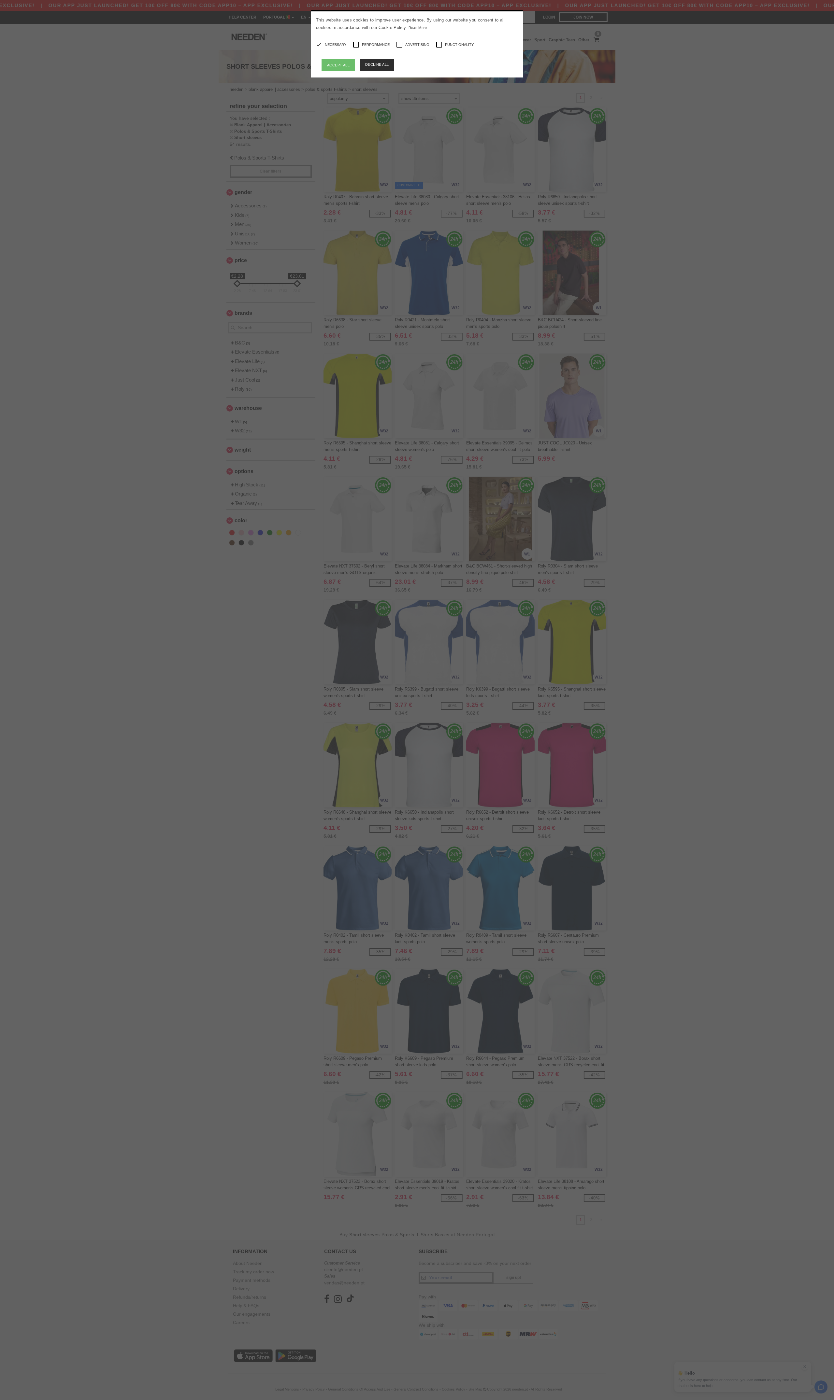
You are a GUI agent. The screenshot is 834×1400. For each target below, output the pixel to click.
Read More (418, 28)
